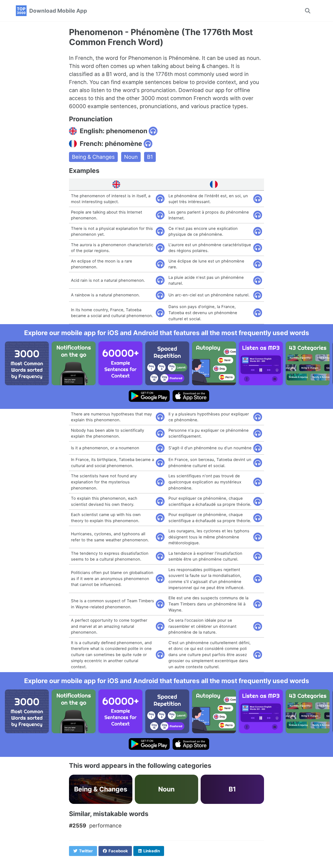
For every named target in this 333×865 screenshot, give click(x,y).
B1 (150, 157)
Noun (131, 157)
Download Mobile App (58, 11)
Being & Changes (93, 157)
